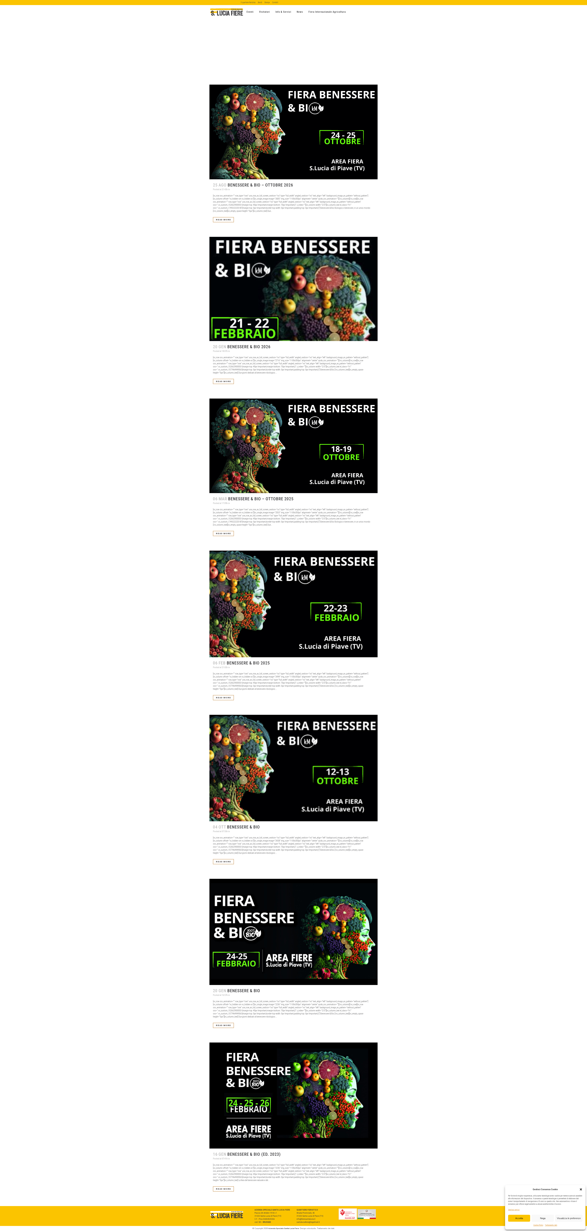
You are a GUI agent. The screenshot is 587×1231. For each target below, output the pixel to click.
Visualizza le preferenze (569, 1218)
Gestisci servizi (514, 1210)
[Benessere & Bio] (293, 768)
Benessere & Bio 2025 (248, 663)
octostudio (311, 1228)
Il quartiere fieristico (248, 2)
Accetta (519, 1218)
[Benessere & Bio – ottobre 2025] (293, 446)
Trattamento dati (551, 1225)
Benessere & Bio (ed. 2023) (254, 1154)
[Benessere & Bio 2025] (293, 604)
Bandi (260, 2)
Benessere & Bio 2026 (248, 346)
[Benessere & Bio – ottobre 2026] (293, 132)
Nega (542, 1218)
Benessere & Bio (243, 827)
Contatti (275, 2)
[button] (580, 1189)
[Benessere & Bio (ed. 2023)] (293, 1096)
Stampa (267, 2)
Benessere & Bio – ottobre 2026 (260, 185)
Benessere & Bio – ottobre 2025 (261, 498)
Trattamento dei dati (325, 1228)
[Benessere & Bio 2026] (293, 289)
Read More (223, 219)
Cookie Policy (538, 1225)
